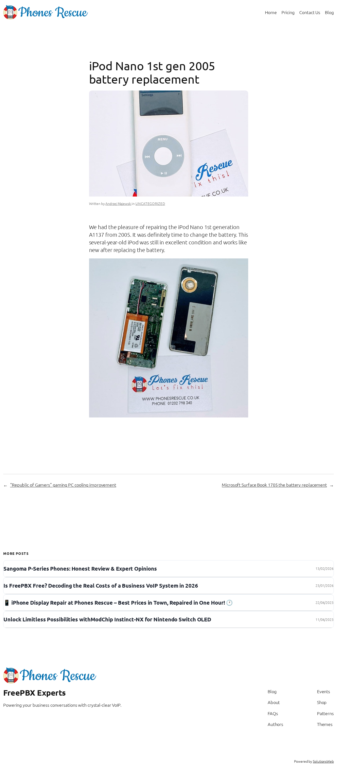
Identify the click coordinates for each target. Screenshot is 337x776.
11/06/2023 (325, 619)
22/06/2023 (325, 602)
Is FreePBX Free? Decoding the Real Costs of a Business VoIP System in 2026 (100, 586)
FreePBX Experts (34, 693)
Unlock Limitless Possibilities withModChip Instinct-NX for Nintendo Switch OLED (107, 619)
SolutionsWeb (323, 761)
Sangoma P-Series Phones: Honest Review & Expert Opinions (80, 569)
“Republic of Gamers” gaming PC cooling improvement (63, 484)
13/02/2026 (325, 568)
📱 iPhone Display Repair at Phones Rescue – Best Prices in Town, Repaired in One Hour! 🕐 (118, 603)
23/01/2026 (325, 585)
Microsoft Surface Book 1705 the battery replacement (274, 484)
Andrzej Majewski (118, 203)
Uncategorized (150, 203)
